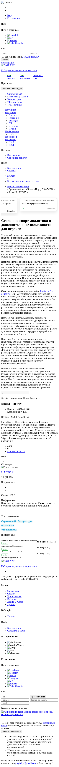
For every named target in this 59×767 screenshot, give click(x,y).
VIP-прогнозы (14, 102)
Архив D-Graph (15, 601)
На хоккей (10, 139)
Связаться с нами (16, 630)
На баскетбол (12, 131)
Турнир (11, 604)
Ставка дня (13, 591)
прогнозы (25, 76)
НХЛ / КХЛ (7, 525)
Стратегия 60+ (14, 94)
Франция (13, 120)
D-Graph (11, 599)
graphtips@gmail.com (25, 763)
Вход (9, 15)
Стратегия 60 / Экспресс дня (16, 521)
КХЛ (11, 145)
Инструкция (13, 155)
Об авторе (6, 464)
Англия (12, 115)
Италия (12, 128)
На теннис (10, 110)
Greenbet (11, 593)
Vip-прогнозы (14, 596)
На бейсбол (11, 137)
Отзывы (11, 170)
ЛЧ (10, 123)
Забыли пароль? (30, 56)
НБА (11, 134)
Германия (14, 118)
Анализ (11, 76)
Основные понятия (17, 157)
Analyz (5, 543)
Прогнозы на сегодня (12, 89)
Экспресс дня (14, 99)
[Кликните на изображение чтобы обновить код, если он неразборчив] (29, 714)
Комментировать (16, 451)
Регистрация (13, 18)
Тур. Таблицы (14, 104)
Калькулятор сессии (17, 96)
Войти (5, 60)
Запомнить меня (13, 56)
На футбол (10, 112)
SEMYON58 (7, 472)
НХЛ (11, 142)
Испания (13, 126)
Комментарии (14, 168)
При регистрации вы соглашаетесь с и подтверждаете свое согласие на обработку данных (28, 726)
